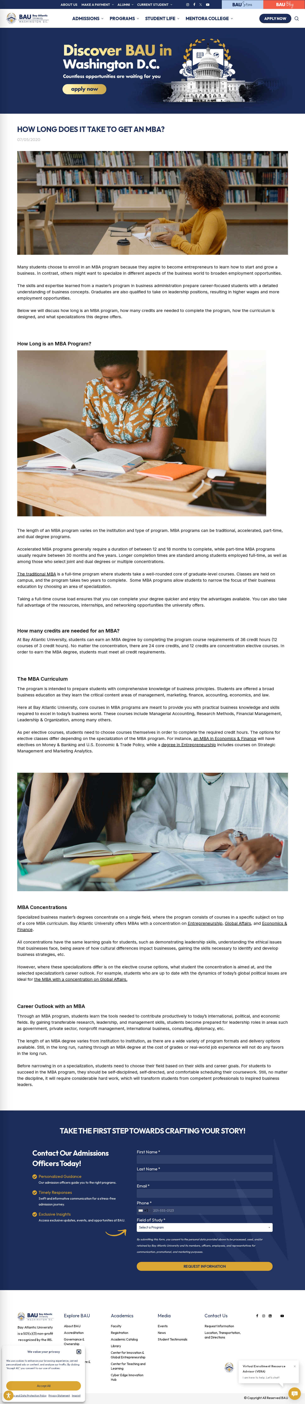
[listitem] (35, 1333)
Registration (119, 1333)
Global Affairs (238, 923)
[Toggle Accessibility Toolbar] (8, 1395)
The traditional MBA (36, 574)
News (162, 1333)
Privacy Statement (59, 1395)
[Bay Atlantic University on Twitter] (200, 4)
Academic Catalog (124, 1339)
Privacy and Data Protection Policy (26, 1395)
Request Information (219, 1326)
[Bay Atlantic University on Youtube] (207, 4)
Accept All (43, 1386)
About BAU (72, 1326)
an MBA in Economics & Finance (225, 738)
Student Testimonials (172, 1339)
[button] (79, 1352)
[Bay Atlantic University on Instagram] (187, 4)
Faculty (116, 1326)
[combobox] (144, 1210)
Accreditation (74, 1333)
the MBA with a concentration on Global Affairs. (80, 979)
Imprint (76, 1395)
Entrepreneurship (205, 923)
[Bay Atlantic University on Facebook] (194, 4)
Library (116, 1346)
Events (163, 1326)
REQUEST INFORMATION (205, 1266)
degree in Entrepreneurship (188, 744)
